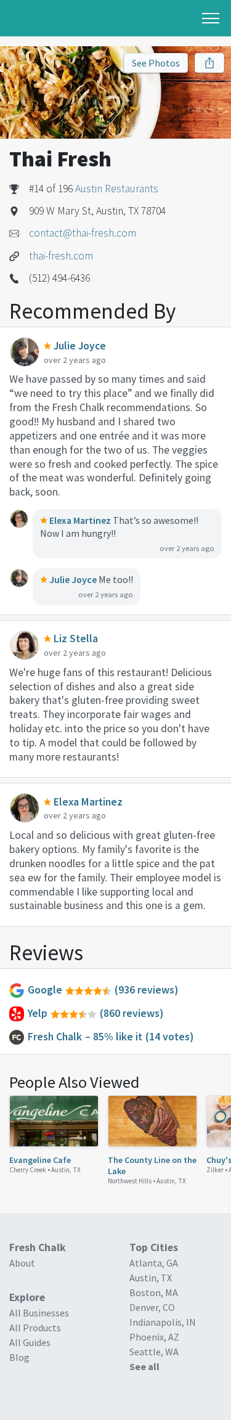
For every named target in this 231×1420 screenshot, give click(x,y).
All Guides (30, 1342)
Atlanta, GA (153, 1263)
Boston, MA (153, 1292)
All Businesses (39, 1313)
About (22, 1263)
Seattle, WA (154, 1351)
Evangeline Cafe (40, 1159)
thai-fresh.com (61, 256)
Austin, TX (66, 1169)
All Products (35, 1327)
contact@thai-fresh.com (82, 233)
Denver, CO (152, 1307)
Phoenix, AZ (154, 1337)
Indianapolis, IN (162, 1322)
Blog (19, 1357)
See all (144, 1366)
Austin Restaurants (116, 188)
